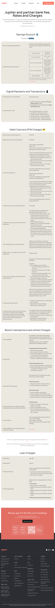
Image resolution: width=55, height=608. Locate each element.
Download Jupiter (48, 3)
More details (32, 81)
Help (38, 3)
